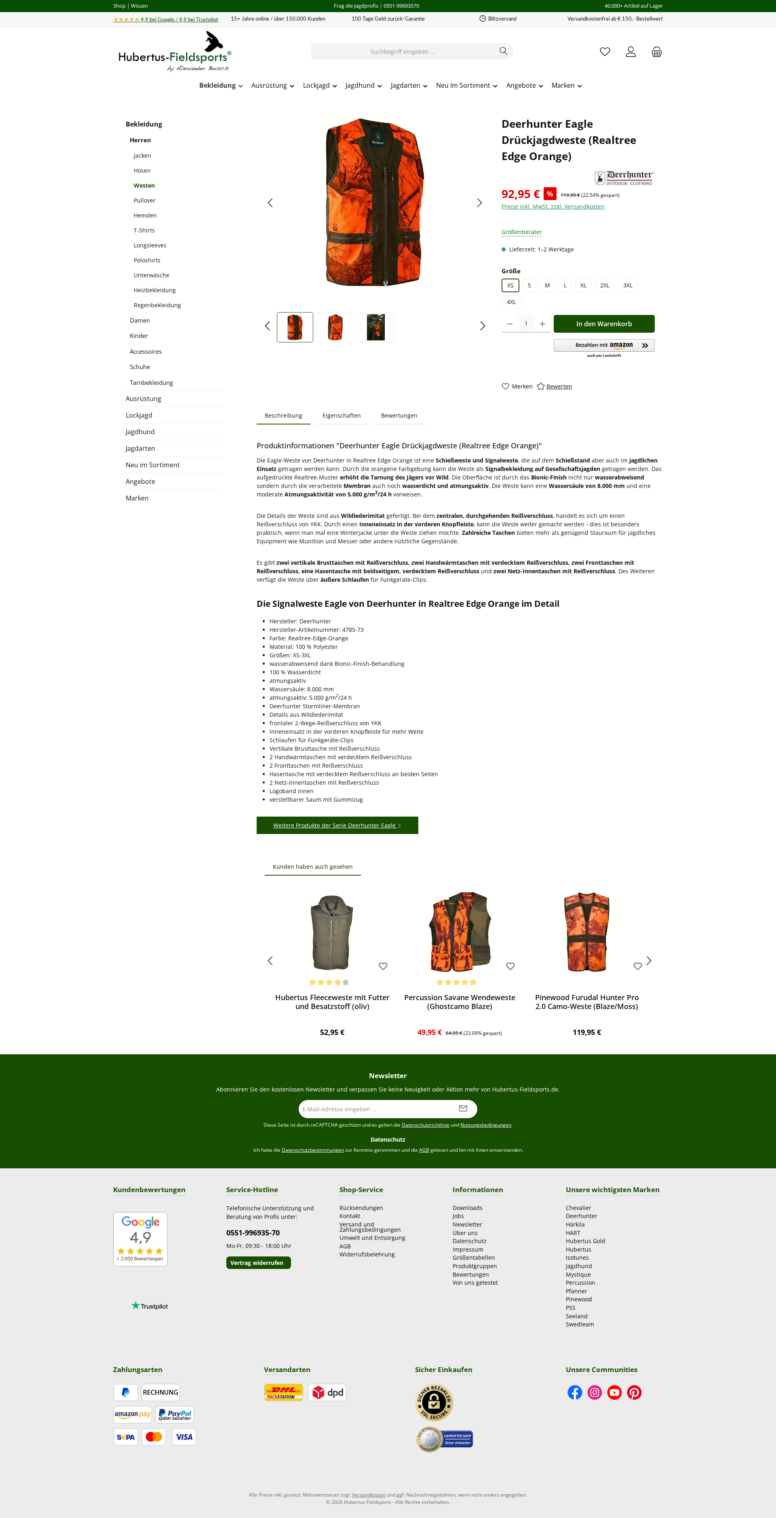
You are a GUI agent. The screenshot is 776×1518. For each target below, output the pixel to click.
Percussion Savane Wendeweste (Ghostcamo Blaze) (459, 1002)
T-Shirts (144, 230)
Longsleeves (150, 245)
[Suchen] (503, 51)
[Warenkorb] (654, 51)
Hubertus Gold (585, 1241)
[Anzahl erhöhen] (542, 324)
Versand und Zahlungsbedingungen (370, 1226)
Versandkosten (369, 1494)
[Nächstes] (479, 203)
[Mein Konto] (631, 51)
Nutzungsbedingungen (485, 1125)
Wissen (139, 5)
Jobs (458, 1216)
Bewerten (559, 386)
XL (583, 285)
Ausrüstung (143, 398)
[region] (375, 229)
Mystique (578, 1274)
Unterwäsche (151, 275)
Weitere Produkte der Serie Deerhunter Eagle (335, 825)
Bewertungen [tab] (399, 415)
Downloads (468, 1208)
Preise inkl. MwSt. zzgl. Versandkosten (553, 206)
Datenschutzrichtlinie (425, 1125)
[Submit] (463, 1109)
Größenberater (522, 232)
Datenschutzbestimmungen (313, 1149)
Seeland (577, 1316)
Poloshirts (147, 260)
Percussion (580, 1282)
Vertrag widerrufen (256, 1263)
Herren (140, 140)
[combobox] (403, 51)
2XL (604, 285)
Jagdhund (140, 431)
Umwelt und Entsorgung (372, 1237)
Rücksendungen (361, 1208)
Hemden (145, 215)
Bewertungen (471, 1274)
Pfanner (576, 1291)
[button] (604, 349)
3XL (628, 285)
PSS (571, 1307)
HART (573, 1233)
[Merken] (383, 967)
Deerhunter (581, 1216)
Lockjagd (139, 415)
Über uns (465, 1233)
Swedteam (580, 1324)
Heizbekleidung (155, 290)
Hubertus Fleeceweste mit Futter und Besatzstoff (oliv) (332, 1002)
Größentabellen (474, 1257)
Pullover (145, 200)
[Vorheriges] (271, 203)
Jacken (142, 155)
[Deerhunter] (624, 178)
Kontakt (350, 1216)
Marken (137, 498)
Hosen (142, 170)
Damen (140, 320)
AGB (424, 1149)
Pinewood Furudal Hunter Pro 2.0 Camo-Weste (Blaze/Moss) (587, 1002)
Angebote (140, 481)
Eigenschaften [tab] (342, 415)
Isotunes (577, 1257)
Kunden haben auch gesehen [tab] (313, 866)
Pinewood (579, 1299)
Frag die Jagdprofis (356, 5)
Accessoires (146, 351)
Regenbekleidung (157, 305)
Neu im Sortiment (153, 464)
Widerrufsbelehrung (367, 1254)
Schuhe (140, 367)
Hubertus (578, 1249)
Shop (119, 5)
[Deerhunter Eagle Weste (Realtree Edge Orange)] (375, 202)
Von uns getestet (475, 1282)
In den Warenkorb (604, 323)
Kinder (139, 335)
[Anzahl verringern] (510, 324)
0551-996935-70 (253, 1232)
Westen (144, 185)
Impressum (468, 1249)
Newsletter (467, 1224)
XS (510, 285)
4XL (511, 302)
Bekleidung (144, 124)
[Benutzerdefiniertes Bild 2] (444, 1438)
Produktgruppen (475, 1266)
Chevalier (578, 1208)
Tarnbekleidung (151, 382)
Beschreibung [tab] (283, 415)
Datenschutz (470, 1241)
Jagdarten (140, 448)
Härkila (575, 1224)
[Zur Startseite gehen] (173, 52)
